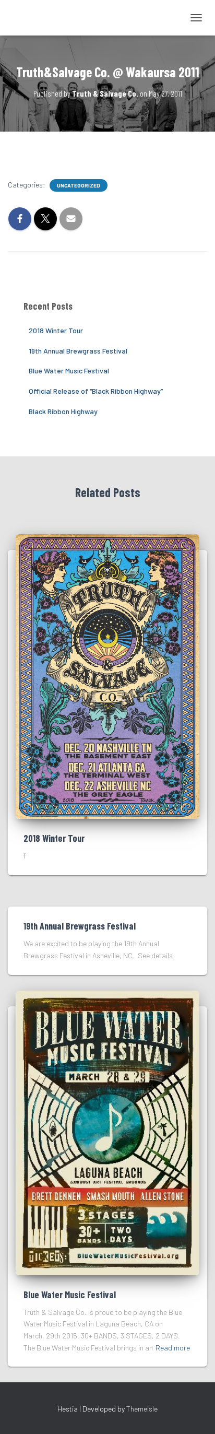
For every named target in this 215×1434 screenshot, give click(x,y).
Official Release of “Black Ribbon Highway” (96, 390)
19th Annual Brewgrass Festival (78, 350)
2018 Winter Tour (56, 330)
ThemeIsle (142, 1408)
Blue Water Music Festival (69, 370)
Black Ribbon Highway (63, 411)
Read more (173, 1347)
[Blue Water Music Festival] (107, 1131)
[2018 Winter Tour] (107, 675)
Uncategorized (78, 185)
